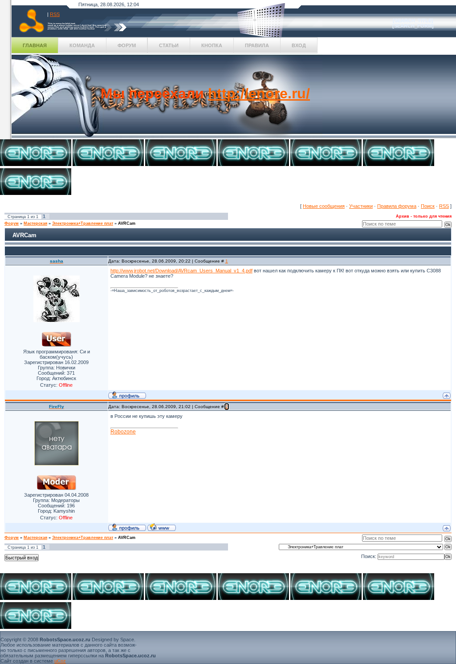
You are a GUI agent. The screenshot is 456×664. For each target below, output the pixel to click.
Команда (82, 45)
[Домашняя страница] (161, 527)
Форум (127, 45)
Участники (361, 206)
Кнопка (211, 45)
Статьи (169, 45)
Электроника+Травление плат (82, 223)
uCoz (60, 661)
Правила (257, 45)
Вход (299, 45)
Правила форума (396, 206)
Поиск (428, 206)
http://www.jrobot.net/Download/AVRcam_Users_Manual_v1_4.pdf (181, 270)
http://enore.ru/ (259, 93)
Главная (35, 45)
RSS (55, 14)
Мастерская (35, 223)
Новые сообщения (324, 206)
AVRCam (126, 223)
